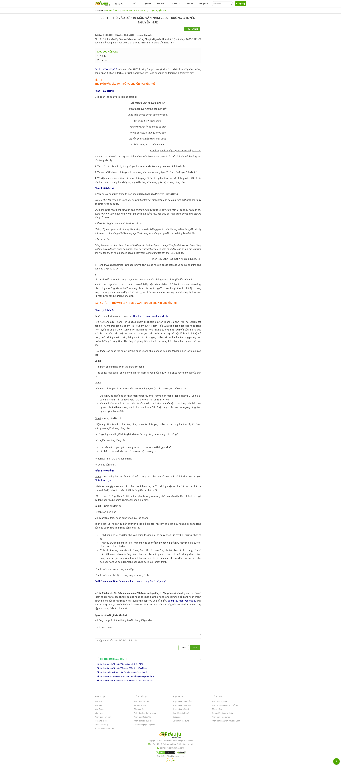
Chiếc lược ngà (103, 480)
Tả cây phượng (101, 724)
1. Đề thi (101, 56)
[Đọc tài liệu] (168, 760)
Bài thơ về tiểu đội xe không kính (150, 316)
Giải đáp (189, 4)
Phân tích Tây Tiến (103, 717)
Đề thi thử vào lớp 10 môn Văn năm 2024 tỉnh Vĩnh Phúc (122, 668)
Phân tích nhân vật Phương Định (226, 721)
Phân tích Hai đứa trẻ (143, 721)
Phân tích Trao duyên (221, 717)
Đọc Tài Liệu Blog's (181, 713)
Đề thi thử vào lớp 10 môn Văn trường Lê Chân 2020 (120, 664)
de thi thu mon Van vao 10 (182, 600)
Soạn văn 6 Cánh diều (182, 701)
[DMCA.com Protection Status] (165, 753)
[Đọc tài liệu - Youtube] (172, 760)
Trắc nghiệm (202, 4)
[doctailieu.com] (170, 735)
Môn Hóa (99, 713)
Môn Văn (98, 701)
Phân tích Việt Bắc (142, 701)
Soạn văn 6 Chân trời (182, 705)
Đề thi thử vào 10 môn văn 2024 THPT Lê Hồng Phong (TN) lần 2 (125, 676)
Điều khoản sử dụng (175, 756)
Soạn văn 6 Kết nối (181, 709)
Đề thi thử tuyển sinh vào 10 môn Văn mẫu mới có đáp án (122, 672)
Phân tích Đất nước (142, 717)
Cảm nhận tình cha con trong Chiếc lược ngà (142, 581)
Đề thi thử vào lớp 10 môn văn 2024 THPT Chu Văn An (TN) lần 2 (125, 680)
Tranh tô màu (101, 721)
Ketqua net (177, 717)
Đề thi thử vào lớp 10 (106, 69)
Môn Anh (98, 705)
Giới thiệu (161, 756)
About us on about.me (104, 728)
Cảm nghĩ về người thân (222, 713)
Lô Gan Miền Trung (181, 721)
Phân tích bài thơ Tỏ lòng (145, 713)
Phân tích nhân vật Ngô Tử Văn (225, 705)
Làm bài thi (192, 29)
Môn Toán (99, 709)
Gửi (195, 647)
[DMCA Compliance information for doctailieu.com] (181, 753)
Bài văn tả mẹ (140, 705)
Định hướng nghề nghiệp (144, 724)
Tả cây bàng (217, 709)
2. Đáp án (102, 60)
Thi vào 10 (175, 4)
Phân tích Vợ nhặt (220, 701)
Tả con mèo (139, 709)
